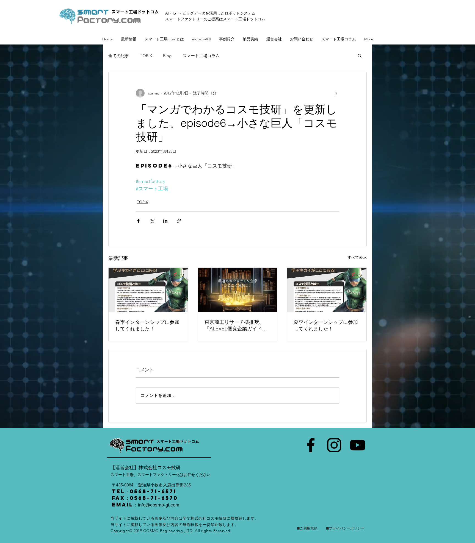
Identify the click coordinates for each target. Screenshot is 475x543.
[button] (359, 55)
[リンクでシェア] (178, 220)
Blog (167, 55)
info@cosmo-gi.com (158, 505)
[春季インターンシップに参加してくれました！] (148, 290)
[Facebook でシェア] (138, 220)
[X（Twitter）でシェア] (151, 220)
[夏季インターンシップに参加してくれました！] (326, 290)
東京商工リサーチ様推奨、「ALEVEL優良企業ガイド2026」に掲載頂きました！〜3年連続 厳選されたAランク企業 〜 (237, 325)
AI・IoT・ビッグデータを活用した (195, 13)
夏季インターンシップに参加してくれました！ (326, 325)
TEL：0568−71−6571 (144, 491)
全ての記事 (118, 55)
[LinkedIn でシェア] (165, 220)
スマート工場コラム (201, 55)
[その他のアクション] (336, 93)
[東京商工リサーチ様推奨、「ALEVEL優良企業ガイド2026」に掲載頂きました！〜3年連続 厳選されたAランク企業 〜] (237, 290)
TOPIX (146, 55)
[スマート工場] (310, 445)
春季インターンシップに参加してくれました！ (147, 325)
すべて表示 (357, 257)
